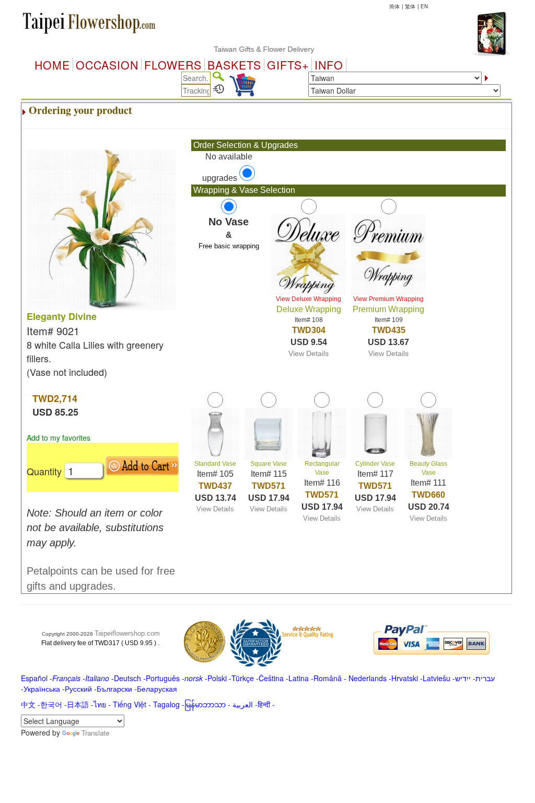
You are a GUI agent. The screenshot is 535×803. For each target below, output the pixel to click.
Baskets (234, 65)
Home (52, 65)
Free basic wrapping (229, 246)
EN (424, 6)
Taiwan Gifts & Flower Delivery (254, 49)
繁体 (410, 6)
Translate (95, 733)
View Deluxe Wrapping (308, 299)
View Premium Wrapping (388, 299)
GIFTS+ (288, 65)
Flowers (173, 65)
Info (329, 65)
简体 (394, 6)
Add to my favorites (58, 437)
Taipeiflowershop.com (127, 633)
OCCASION (107, 65)
